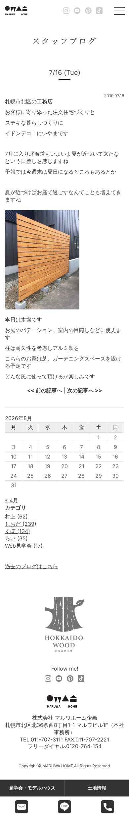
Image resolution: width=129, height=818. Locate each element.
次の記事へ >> (84, 390)
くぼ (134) (17, 531)
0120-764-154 (84, 746)
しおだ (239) (20, 523)
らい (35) (16, 538)
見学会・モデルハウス (32, 788)
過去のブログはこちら (31, 566)
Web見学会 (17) (24, 545)
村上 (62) (16, 516)
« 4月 (11, 500)
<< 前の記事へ (44, 390)
